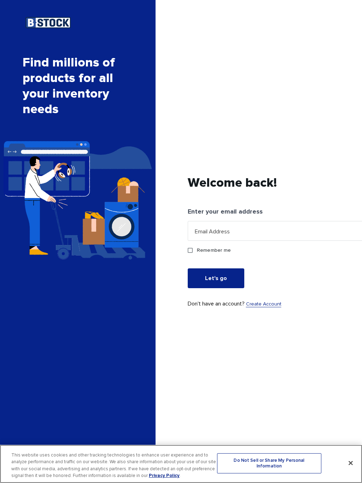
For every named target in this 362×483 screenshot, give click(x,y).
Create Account (263, 304)
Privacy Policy (164, 475)
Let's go (216, 278)
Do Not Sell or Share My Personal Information (269, 463)
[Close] (350, 463)
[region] (181, 464)
